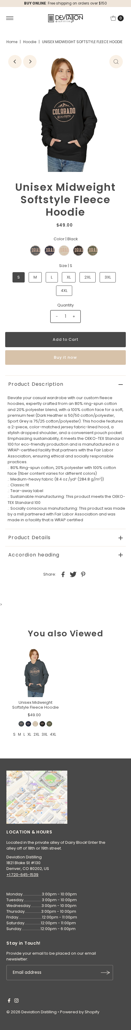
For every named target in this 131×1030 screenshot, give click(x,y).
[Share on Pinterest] (83, 574)
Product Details (29, 537)
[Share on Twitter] (73, 574)
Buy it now (65, 357)
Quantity (65, 305)
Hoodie (29, 41)
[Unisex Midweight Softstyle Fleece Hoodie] (35, 671)
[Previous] (15, 61)
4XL (64, 290)
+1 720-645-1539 (22, 874)
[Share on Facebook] (63, 574)
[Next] (30, 61)
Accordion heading (33, 554)
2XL (87, 277)
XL (69, 277)
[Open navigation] (10, 18)
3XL (107, 277)
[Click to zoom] (116, 61)
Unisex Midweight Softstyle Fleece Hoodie (35, 705)
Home (11, 41)
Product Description (35, 384)
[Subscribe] (105, 972)
